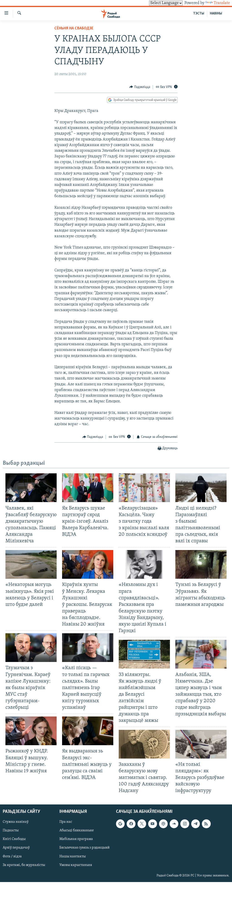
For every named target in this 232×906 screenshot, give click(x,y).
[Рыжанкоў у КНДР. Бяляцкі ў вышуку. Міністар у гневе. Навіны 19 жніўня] (31, 730)
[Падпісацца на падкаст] (163, 824)
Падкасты (11, 830)
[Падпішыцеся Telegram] (195, 824)
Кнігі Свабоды (14, 839)
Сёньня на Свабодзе (73, 28)
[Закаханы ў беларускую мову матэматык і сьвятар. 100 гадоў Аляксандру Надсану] (144, 744)
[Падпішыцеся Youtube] (152, 824)
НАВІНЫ (216, 13)
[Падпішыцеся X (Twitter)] (142, 824)
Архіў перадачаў (16, 848)
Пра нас (65, 822)
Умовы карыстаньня (75, 865)
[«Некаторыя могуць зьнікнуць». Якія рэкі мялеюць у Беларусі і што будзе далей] (31, 564)
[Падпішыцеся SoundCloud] (174, 824)
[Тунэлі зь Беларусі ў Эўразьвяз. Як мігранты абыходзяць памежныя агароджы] (201, 564)
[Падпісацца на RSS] (206, 824)
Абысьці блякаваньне (76, 830)
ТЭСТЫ (198, 13)
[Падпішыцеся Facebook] (131, 824)
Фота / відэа (12, 856)
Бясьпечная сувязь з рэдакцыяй (84, 848)
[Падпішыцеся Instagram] (184, 824)
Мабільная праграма (76, 839)
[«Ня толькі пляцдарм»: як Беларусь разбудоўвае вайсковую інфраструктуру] (201, 744)
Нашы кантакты (72, 856)
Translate (222, 3)
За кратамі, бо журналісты (24, 865)
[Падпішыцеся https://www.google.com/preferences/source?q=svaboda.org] (120, 824)
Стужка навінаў (16, 822)
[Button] (139, 87)
